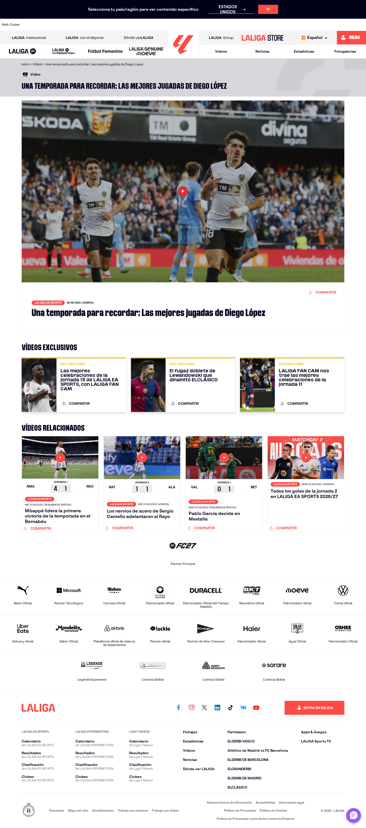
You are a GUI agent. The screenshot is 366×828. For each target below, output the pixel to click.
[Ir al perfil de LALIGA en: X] (204, 707)
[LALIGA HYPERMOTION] (64, 51)
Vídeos (221, 51)
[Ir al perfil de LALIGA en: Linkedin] (217, 707)
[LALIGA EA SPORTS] (22, 51)
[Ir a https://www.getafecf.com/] (153, 24)
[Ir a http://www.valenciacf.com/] (343, 24)
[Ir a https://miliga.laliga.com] (351, 37)
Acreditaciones (103, 810)
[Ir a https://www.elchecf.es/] (119, 24)
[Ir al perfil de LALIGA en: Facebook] (178, 707)
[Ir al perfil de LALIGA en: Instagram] (191, 707)
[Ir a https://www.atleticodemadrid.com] (50, 24)
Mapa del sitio (78, 810)
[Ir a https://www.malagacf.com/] (188, 24)
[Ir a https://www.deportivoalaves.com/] (102, 24)
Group (221, 38)
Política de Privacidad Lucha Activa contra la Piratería (255, 818)
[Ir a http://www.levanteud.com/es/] (171, 24)
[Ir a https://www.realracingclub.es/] (205, 24)
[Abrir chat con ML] (353, 815)
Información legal (291, 802)
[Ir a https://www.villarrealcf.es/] (360, 24)
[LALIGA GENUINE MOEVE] (146, 51)
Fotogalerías (345, 51)
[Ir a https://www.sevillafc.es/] (326, 24)
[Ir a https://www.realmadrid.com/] (291, 24)
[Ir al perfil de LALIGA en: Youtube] (256, 707)
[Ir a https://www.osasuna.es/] (67, 24)
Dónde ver (138, 38)
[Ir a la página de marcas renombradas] (29, 810)
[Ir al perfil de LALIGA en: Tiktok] (230, 707)
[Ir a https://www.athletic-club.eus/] (33, 24)
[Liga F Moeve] (105, 51)
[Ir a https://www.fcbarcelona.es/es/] (136, 24)
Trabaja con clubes (165, 810)
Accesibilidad (265, 802)
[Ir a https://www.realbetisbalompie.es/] (274, 24)
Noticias (262, 51)
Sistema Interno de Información (229, 802)
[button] (22, 51)
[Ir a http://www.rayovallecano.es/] (222, 24)
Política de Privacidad (240, 810)
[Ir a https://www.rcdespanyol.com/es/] (257, 24)
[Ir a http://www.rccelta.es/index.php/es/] (84, 24)
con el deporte (85, 38)
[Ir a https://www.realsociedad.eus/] (308, 24)
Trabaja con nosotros (133, 810)
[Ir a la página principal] (183, 56)
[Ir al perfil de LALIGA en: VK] (243, 707)
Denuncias (56, 810)
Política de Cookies (273, 810)
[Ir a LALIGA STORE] (262, 37)
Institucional (29, 38)
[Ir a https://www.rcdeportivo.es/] (240, 24)
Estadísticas (304, 51)
